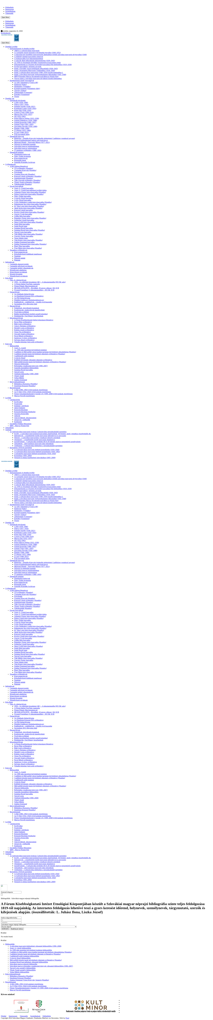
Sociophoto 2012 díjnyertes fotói (25, 304)
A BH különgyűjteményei (19, 166)
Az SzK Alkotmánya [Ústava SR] (26, 82)
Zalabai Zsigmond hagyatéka (24, 242)
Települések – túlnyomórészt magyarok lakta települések (34, 444)
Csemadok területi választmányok (21, 268)
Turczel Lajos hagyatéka (22, 232)
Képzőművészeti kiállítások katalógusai (28, 254)
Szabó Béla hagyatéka (22, 224)
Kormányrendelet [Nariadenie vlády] (27, 88)
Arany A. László (20, 348)
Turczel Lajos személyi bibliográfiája (23, 968)
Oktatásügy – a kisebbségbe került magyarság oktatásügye (34, 440)
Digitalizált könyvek (17, 136)
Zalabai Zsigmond (20, 380)
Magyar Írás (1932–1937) (23, 114)
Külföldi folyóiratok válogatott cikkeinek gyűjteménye (33, 360)
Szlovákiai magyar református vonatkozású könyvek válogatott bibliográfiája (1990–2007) (41, 966)
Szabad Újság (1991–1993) (23, 124)
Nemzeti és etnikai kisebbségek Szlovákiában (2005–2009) (34, 458)
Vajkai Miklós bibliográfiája (19, 972)
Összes (16, 96)
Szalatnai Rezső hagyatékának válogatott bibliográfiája (29, 962)
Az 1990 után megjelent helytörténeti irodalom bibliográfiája (31, 950)
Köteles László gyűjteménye (24, 330)
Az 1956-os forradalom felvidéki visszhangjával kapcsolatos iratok (37, 63)
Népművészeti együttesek (19, 276)
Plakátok (17, 260)
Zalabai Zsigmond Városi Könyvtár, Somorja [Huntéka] (29, 980)
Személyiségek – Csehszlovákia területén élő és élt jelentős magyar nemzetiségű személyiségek (47, 442)
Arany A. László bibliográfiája (20, 948)
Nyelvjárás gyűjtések (21, 312)
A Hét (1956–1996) (21, 102)
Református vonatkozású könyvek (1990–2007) (31, 366)
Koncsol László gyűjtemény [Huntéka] (27, 176)
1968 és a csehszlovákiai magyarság (26, 51)
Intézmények (9, 262)
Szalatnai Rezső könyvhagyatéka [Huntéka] (29, 230)
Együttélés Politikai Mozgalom (20, 424)
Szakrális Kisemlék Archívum (24, 162)
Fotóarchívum (15, 292)
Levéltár (8, 398)
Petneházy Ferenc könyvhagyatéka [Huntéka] (30, 218)
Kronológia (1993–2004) (23, 456)
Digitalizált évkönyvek (22, 154)
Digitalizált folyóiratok (18, 100)
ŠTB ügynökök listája (22, 134)
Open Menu (5, 17)
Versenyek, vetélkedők (22, 420)
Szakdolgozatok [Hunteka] (23, 178)
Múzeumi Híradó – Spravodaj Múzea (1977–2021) (32, 142)
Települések (9, 428)
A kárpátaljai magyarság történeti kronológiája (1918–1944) (35, 454)
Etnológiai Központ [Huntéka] (25, 386)
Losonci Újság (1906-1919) (24, 112)
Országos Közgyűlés (21, 414)
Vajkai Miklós (19, 378)
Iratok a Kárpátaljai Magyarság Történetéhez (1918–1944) (34, 70)
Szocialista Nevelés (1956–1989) (25, 126)
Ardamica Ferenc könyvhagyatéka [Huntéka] (30, 192)
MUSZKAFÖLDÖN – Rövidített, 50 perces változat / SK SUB (36, 288)
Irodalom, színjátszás (21, 406)
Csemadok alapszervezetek (19, 264)
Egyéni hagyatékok (16, 186)
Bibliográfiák (14, 346)
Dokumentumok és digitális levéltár (22, 49)
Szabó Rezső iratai (20, 226)
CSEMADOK (15, 400)
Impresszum (9, 9)
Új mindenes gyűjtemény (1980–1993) (27, 150)
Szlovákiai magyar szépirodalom (25, 148)
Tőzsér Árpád (19, 376)
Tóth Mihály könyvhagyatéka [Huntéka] (28, 234)
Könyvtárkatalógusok (17, 382)
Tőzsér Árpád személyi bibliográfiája (23, 970)
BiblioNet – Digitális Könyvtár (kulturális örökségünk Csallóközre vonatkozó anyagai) (44, 138)
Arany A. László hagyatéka (23, 188)
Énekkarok (18, 422)
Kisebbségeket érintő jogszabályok (22, 80)
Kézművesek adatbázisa (18, 270)
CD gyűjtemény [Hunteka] (23, 168)
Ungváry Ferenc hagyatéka (23, 236)
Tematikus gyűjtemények (18, 250)
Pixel (67, 1018)
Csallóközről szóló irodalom (24, 356)
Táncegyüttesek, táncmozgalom (25, 418)
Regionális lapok (20, 160)
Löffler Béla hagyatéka (22, 216)
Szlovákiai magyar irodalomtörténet (26, 146)
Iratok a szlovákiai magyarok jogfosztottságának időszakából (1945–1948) (40, 74)
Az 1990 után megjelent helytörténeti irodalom (30, 350)
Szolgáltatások (10, 11)
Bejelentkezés (6, 33)
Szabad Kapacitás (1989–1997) (25, 122)
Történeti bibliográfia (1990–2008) (26, 374)
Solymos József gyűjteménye (24, 340)
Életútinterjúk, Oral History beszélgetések (28, 316)
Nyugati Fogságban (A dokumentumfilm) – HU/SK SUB (34, 290)
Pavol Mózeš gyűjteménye (23, 336)
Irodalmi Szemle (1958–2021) (24, 106)
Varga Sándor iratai (21, 238)
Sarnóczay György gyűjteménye (25, 338)
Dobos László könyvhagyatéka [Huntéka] (28, 194)
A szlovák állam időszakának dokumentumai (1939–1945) (34, 61)
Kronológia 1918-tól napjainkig (21, 448)
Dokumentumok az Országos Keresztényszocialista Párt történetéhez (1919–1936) (43, 65)
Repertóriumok (15, 388)
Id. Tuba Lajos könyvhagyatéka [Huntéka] (29, 206)
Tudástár (8, 430)
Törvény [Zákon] (20, 90)
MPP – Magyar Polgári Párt (19, 426)
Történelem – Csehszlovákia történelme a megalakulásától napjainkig (38, 446)
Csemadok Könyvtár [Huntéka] (25, 170)
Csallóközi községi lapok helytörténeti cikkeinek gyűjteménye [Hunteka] (39, 354)
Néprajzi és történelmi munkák (25, 144)
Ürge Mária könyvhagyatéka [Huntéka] (28, 248)
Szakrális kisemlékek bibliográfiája (26, 368)
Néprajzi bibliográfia (21, 364)
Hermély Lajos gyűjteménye (24, 328)
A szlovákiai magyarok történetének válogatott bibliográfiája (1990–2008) (35, 946)
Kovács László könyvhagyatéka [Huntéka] (29, 212)
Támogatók (9, 13)
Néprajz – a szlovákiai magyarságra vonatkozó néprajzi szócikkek (37, 438)
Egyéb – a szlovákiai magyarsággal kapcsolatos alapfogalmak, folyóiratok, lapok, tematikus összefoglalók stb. (52, 434)
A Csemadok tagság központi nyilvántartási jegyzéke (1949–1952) (37, 53)
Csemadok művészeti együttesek (21, 266)
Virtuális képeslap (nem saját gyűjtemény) (28, 342)
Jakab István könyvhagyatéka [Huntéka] (28, 208)
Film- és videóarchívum (18, 280)
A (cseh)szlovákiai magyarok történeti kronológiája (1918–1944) (36, 450)
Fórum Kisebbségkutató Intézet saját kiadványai (31, 140)
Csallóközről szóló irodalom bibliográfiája (24, 956)
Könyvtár (8, 344)
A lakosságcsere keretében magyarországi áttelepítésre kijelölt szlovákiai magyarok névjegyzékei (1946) (50, 55)
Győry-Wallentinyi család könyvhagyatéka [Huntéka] (33, 202)
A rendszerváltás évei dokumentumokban (28, 59)
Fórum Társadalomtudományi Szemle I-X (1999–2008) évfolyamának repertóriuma (43, 394)
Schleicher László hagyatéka (24, 220)
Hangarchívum (15, 306)
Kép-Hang (9, 278)
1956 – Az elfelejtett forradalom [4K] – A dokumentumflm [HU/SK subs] (40, 282)
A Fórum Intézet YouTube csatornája (27, 284)
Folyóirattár (18, 172)
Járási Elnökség (19, 408)
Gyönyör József (19, 358)
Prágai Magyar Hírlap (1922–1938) (26, 118)
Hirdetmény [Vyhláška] (22, 86)
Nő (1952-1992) (20, 116)
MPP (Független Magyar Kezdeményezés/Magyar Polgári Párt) (36, 76)
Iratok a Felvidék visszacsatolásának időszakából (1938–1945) (36, 69)
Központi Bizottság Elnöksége (25, 412)
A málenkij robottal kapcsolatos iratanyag (28, 57)
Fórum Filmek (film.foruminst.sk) (26, 286)
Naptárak (17, 256)
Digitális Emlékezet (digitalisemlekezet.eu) (29, 300)
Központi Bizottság (21, 410)
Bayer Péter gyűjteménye (23, 322)
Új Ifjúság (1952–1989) (22, 130)
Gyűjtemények (10, 164)
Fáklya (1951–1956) (21, 104)
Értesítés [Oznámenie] (22, 94)
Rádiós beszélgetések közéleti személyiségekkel (31, 314)
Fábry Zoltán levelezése (22, 156)
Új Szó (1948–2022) (21, 132)
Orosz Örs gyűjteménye (22, 332)
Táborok (17, 416)
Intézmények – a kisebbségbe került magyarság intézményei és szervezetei (40, 436)
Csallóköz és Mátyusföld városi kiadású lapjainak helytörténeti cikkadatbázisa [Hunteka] (45, 352)
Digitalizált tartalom (17, 152)
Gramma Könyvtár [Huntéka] (24, 174)
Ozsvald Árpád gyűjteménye (24, 334)
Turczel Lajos (19, 372)
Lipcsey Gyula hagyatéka (23, 214)
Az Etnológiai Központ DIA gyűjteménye (28, 296)
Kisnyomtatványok (21, 158)
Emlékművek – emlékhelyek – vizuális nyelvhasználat (33, 302)
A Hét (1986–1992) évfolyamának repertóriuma (31, 390)
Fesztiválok (18, 404)
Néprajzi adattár (19, 258)
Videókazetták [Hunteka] (23, 184)
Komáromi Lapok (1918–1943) (25, 108)
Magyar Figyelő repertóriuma (24, 396)
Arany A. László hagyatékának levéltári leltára (30, 190)
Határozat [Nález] (20, 84)
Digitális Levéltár (11, 47)
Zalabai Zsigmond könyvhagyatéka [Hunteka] (30, 244)
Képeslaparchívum (16, 318)
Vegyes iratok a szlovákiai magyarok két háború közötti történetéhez (38, 78)
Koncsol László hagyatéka (23, 210)
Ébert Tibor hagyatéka (22, 246)
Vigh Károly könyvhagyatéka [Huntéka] (28, 240)
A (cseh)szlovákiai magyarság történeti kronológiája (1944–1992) (37, 452)
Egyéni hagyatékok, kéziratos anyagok (27, 67)
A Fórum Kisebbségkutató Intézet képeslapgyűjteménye (33, 320)
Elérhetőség (9, 7)
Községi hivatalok (16, 274)
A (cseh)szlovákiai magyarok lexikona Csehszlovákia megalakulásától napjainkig (38, 432)
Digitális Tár (9, 98)
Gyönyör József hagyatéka (23, 198)
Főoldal (3, 1016)
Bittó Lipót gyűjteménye (22, 324)
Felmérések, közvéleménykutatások (26, 308)
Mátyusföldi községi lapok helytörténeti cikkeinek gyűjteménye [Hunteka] (40, 362)
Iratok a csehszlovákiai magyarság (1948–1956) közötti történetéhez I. (38, 72)
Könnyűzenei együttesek (18, 272)
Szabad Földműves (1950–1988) (25, 120)
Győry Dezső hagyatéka (22, 200)
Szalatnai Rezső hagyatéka (23, 228)
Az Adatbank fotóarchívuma (24, 294)
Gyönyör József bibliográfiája (20, 958)
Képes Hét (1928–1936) (22, 110)
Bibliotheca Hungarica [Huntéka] (25, 384)
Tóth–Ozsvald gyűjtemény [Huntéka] (27, 180)
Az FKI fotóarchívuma (22, 298)
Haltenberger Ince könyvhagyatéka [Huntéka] (30, 204)
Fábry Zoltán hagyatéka (22, 196)
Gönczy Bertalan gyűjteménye (25, 326)
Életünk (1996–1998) (21, 128)
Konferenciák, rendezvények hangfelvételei (29, 310)
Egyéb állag (18, 402)
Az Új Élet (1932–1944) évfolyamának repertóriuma (32, 392)
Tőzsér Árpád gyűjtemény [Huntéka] (27, 182)
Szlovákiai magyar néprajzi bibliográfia (23, 964)
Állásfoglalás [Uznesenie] (23, 92)
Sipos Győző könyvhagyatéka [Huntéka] (28, 222)
